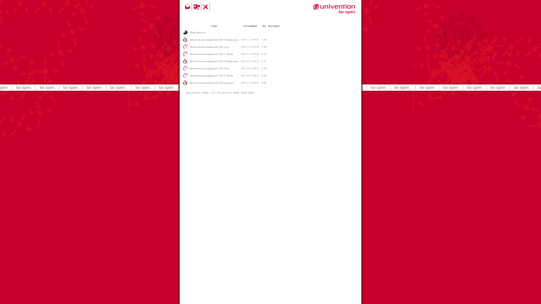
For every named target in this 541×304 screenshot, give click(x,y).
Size (264, 26)
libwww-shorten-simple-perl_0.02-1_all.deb (211, 54)
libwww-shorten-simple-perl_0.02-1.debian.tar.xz (214, 39)
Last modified (250, 26)
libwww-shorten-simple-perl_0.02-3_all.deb (211, 75)
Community (197, 7)
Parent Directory (198, 32)
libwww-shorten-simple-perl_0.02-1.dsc (209, 46)
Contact (188, 7)
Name (214, 26)
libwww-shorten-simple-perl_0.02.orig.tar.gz (212, 82)
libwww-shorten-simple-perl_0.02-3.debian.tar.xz (214, 61)
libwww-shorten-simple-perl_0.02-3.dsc (209, 68)
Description (274, 26)
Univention (326, 11)
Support (206, 7)
